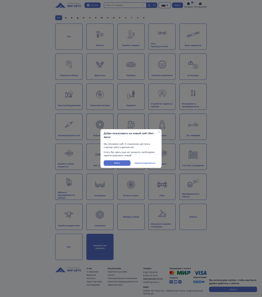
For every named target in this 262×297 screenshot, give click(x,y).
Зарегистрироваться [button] (145, 163)
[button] (159, 132)
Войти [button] (117, 163)
